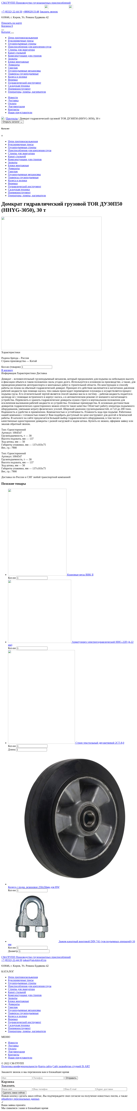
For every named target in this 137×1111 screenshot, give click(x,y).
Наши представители (20, 112)
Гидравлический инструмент (24, 82)
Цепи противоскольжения (23, 37)
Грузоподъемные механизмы (24, 70)
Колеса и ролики (17, 76)
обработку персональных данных (20, 1098)
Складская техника (19, 85)
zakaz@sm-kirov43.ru (34, 960)
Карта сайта (45, 1066)
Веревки (13, 79)
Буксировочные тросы (21, 40)
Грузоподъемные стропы (22, 43)
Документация (16, 106)
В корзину (7, 370)
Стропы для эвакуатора (21, 49)
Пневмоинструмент (19, 88)
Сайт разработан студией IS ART (71, 1066)
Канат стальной (17, 52)
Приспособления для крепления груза (29, 46)
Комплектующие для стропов (25, 55)
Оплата (12, 103)
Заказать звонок (49, 11)
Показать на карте (11, 23)
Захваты (12, 58)
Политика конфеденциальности (19, 1066)
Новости (13, 97)
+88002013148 (31, 11)
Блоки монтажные (18, 61)
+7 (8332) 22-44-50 (11, 11)
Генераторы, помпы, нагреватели (27, 91)
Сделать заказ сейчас (14, 1092)
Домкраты (14, 64)
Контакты (13, 109)
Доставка (13, 100)
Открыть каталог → (12, 122)
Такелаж (13, 67)
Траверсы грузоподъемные (23, 73)
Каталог (6, 32)
